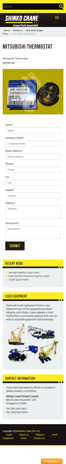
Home (7, 30)
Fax (7, 177)
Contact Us (39, 438)
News (23, 438)
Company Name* (14, 137)
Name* (9, 124)
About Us (24, 434)
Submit (15, 246)
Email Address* (13, 150)
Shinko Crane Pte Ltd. (29, 431)
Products (17, 30)
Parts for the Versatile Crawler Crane (29, 276)
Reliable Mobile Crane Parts (24, 272)
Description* (12, 223)
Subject (9, 190)
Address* (10, 203)
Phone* (9, 164)
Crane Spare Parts (19, 279)
